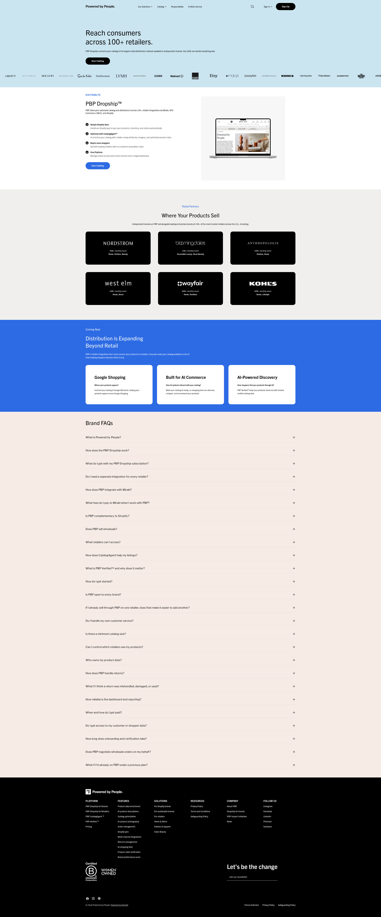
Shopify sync (123, 831)
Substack (267, 826)
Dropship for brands (236, 811)
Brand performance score (129, 856)
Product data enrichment (129, 806)
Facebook (267, 811)
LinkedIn (267, 816)
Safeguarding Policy (199, 816)
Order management (126, 826)
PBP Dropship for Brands (97, 806)
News (229, 821)
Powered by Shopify (119, 905)
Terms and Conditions (200, 811)
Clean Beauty (160, 831)
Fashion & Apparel (162, 826)
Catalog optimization (127, 816)
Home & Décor (160, 821)
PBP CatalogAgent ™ (95, 816)
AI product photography (128, 821)
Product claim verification (129, 851)
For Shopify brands (162, 806)
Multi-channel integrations (129, 836)
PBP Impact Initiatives (237, 816)
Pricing (89, 826)
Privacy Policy (197, 806)
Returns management (127, 841)
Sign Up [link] (285, 6)
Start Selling (98, 61)
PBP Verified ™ (92, 821)
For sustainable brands (164, 811)
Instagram (268, 806)
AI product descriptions (128, 811)
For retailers (159, 816)
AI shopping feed (125, 846)
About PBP (232, 806)
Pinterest (267, 821)
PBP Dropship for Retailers (97, 811)
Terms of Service (251, 905)
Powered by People (101, 905)
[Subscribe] (274, 877)
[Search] (252, 7)
